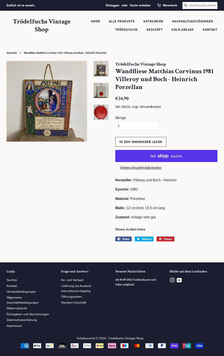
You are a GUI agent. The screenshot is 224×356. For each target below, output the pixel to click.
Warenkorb (170, 5)
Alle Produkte (122, 21)
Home (95, 21)
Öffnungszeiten (71, 296)
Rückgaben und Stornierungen (28, 314)
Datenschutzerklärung (22, 320)
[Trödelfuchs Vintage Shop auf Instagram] (172, 281)
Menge (120, 118)
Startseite (12, 52)
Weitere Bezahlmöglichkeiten (140, 167)
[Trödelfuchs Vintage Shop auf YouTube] (179, 281)
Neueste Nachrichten (130, 271)
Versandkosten (150, 107)
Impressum (14, 326)
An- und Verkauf (72, 280)
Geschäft (155, 30)
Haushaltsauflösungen (192, 21)
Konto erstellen (140, 5)
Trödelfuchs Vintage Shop (42, 26)
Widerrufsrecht (17, 308)
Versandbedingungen (21, 291)
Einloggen (112, 5)
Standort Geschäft (73, 302)
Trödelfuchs (126, 30)
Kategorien (153, 21)
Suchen (12, 280)
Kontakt (210, 30)
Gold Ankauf (183, 30)
